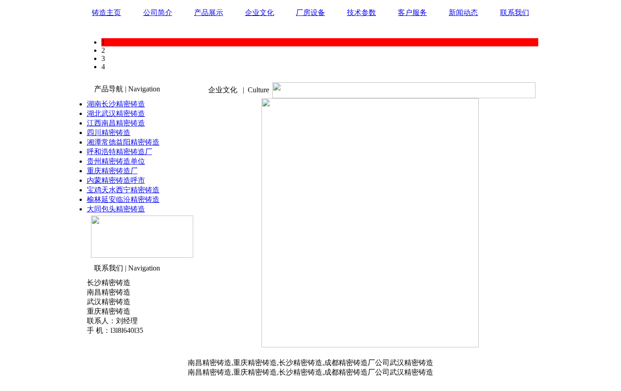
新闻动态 (463, 12)
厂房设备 (310, 12)
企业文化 (259, 12)
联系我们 (514, 12)
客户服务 (412, 12)
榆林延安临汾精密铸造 (123, 199)
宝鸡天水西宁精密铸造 (123, 190)
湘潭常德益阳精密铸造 (123, 142)
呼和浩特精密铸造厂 (119, 151)
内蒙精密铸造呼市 (116, 180)
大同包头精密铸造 (116, 209)
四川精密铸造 (108, 132)
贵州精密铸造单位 (116, 161)
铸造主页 (106, 12)
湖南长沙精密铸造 (116, 104)
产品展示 (208, 12)
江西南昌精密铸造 (116, 123)
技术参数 (361, 12)
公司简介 (157, 12)
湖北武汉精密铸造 (116, 113)
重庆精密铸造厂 (112, 171)
